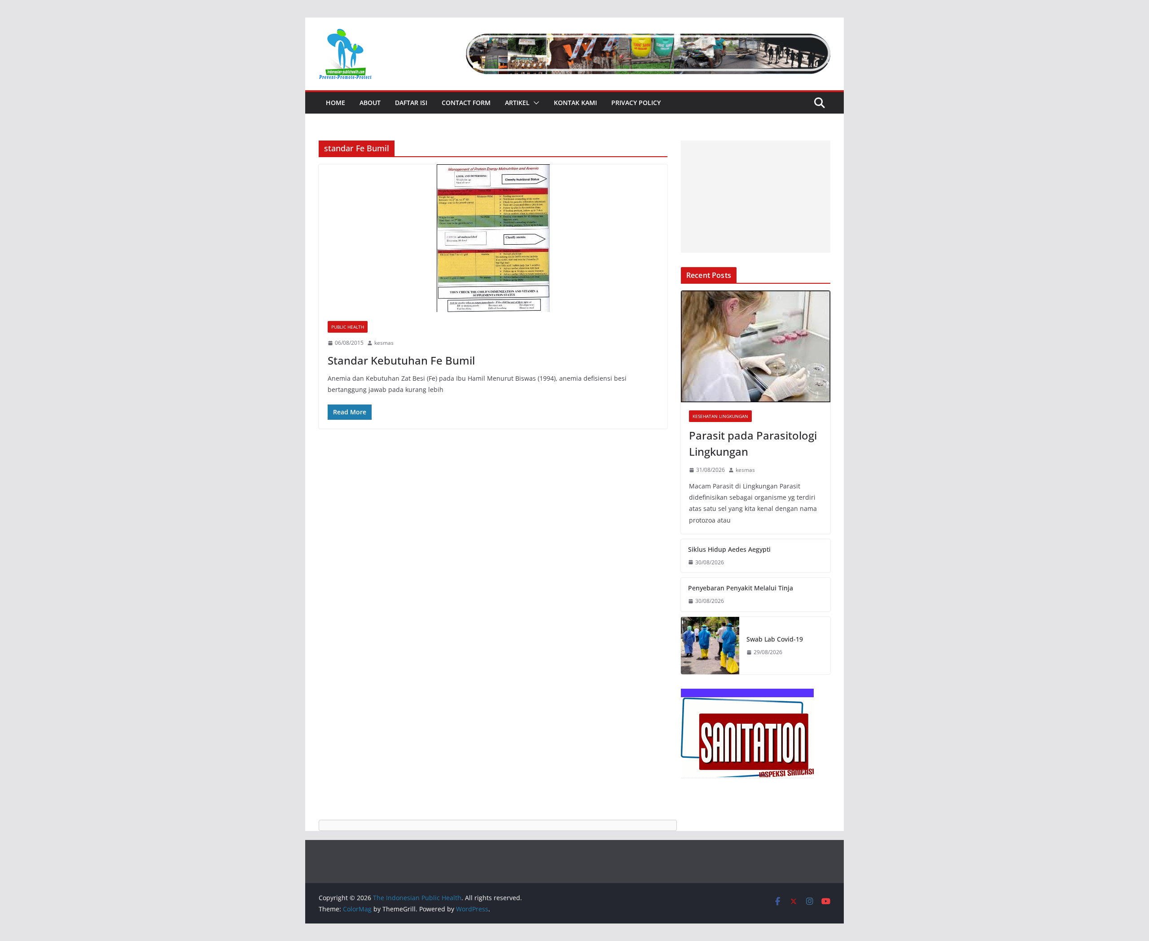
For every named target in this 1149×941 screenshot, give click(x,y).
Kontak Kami (575, 102)
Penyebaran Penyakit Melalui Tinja (740, 588)
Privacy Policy (636, 102)
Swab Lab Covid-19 (774, 639)
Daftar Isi (411, 102)
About (370, 102)
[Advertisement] (755, 197)
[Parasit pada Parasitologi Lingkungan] (755, 346)
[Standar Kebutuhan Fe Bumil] (493, 238)
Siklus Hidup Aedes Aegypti (729, 549)
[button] (534, 103)
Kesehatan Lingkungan (720, 416)
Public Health (347, 327)
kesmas (384, 343)
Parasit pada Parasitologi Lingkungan (753, 443)
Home (335, 102)
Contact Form (466, 102)
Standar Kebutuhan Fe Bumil (401, 360)
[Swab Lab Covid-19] (710, 646)
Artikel (517, 102)
